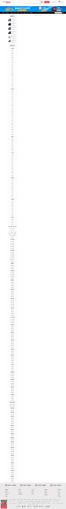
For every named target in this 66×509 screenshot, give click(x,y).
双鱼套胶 (12, 343)
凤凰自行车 (47, 3)
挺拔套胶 (12, 293)
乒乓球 (18, 12)
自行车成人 (28, 3)
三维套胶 (12, 398)
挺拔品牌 (12, 289)
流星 (12, 83)
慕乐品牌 (12, 429)
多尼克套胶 (12, 274)
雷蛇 (12, 132)
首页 (3, 12)
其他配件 (31, 12)
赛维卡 (12, 124)
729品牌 (12, 364)
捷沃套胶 (12, 358)
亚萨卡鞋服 (12, 304)
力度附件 (12, 474)
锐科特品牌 (12, 447)
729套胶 (12, 368)
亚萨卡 (12, 108)
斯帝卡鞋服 (12, 246)
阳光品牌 (12, 416)
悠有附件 (12, 445)
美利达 (44, 3)
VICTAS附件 (12, 322)
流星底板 (12, 478)
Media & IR (58, 499)
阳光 (12, 71)
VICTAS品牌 (12, 317)
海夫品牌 (12, 425)
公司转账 (32, 494)
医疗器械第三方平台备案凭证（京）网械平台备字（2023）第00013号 (41, 503)
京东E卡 (59, 494)
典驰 (12, 134)
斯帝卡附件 (12, 248)
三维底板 (12, 396)
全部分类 (7, 12)
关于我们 (7, 499)
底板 (11, 12)
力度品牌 (12, 470)
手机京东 (29, 499)
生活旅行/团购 (7, 493)
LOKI (12, 76)
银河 (12, 67)
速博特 (12, 188)
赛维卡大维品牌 (12, 402)
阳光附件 (12, 423)
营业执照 (53, 503)
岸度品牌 (12, 324)
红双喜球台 (12, 257)
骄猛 (12, 55)
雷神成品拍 (12, 392)
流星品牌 (12, 476)
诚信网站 (30, 506)
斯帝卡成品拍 (12, 244)
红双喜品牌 (12, 250)
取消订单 (46, 495)
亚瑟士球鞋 (12, 414)
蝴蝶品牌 (12, 263)
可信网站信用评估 (18, 506)
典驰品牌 (12, 462)
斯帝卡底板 (12, 241)
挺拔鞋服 (12, 294)
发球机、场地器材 (12, 235)
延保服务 (59, 493)
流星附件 (12, 481)
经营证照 (29, 503)
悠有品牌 (12, 441)
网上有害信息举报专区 (36, 506)
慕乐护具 (12, 431)
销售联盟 (36, 499)
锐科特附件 (12, 453)
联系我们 (10, 499)
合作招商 (18, 499)
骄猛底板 (12, 282)
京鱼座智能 (59, 496)
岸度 (12, 66)
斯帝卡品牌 (12, 239)
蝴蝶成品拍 (12, 265)
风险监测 (43, 499)
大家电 (6, 495)
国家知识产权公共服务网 (47, 506)
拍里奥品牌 (12, 379)
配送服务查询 (20, 493)
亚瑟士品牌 (12, 412)
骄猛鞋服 (12, 285)
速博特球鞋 (12, 439)
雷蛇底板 (12, 457)
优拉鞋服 (12, 313)
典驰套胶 (12, 466)
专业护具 (12, 237)
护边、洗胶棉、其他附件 (12, 233)
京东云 (37, 504)
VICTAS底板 (12, 319)
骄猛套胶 (12, 283)
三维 (12, 78)
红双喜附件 (12, 261)
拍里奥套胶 (12, 383)
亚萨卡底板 (12, 300)
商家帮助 (21, 499)
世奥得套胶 (12, 375)
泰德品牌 (12, 433)
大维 (12, 122)
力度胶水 (12, 472)
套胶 (14, 12)
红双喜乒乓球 (12, 259)
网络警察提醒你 (24, 506)
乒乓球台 (12, 217)
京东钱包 (33, 504)
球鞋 (21, 12)
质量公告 (47, 499)
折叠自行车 (34, 3)
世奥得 (12, 73)
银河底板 (12, 334)
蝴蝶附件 (12, 268)
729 (12, 81)
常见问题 (6, 494)
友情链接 (32, 499)
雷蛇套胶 (12, 459)
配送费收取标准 (20, 494)
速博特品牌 (12, 437)
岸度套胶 (12, 328)
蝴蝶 (12, 138)
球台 (27, 12)
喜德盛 (39, 3)
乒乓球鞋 (12, 177)
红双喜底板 (12, 252)
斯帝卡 (12, 50)
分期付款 (32, 493)
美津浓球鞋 (12, 410)
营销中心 (25, 499)
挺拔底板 (12, 291)
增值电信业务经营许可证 (59, 503)
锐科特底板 (12, 449)
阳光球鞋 (12, 421)
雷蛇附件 (12, 460)
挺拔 (12, 59)
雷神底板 (12, 389)
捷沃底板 (12, 357)
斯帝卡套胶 (12, 243)
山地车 (31, 3)
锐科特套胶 (12, 451)
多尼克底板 (12, 272)
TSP (12, 106)
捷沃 (12, 69)
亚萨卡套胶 (12, 302)
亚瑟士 (12, 183)
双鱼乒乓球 (12, 345)
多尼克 (12, 57)
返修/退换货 (46, 494)
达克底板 (12, 351)
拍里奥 (12, 74)
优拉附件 (12, 315)
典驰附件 (12, 468)
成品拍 (12, 136)
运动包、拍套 (12, 228)
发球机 (12, 435)
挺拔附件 (12, 296)
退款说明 (46, 493)
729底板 (12, 366)
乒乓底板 (12, 48)
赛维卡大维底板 (12, 404)
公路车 (37, 3)
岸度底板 (12, 326)
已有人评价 (13, 25)
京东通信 (59, 495)
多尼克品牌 (12, 270)
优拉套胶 (12, 311)
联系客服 (6, 496)
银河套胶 (12, 336)
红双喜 (12, 52)
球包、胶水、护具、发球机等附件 (12, 227)
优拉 (12, 64)
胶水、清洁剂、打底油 (12, 232)
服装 (24, 12)
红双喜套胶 (12, 254)
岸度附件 (12, 330)
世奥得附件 (12, 377)
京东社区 (40, 499)
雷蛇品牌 (12, 455)
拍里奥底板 (12, 381)
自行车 (25, 3)
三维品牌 (12, 394)
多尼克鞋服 (12, 276)
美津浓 (12, 179)
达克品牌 (12, 349)
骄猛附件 (12, 287)
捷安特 (42, 3)
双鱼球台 (12, 347)
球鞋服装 (12, 360)
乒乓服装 (12, 199)
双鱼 (12, 120)
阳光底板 (12, 418)
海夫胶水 (12, 427)
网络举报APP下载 (41, 506)
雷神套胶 (12, 390)
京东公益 (54, 499)
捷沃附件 (12, 362)
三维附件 (12, 400)
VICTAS (12, 62)
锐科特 (12, 85)
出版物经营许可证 (33, 502)
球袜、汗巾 (12, 230)
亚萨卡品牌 (12, 298)
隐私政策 (51, 499)
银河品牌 (12, 332)
